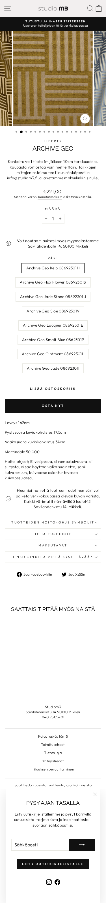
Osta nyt (53, 406)
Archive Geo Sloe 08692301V (53, 311)
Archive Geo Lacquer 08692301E (53, 325)
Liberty (53, 141)
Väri (53, 258)
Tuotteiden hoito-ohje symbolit (52, 522)
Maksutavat (52, 545)
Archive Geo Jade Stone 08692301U (53, 296)
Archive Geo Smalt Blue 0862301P (53, 339)
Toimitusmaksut (50, 197)
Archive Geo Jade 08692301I (53, 368)
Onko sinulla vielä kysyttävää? (53, 557)
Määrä (53, 209)
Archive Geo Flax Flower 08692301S (53, 282)
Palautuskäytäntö (53, 736)
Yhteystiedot (53, 761)
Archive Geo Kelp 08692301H (53, 268)
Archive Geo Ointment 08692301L (53, 353)
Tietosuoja (53, 752)
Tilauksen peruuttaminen (53, 769)
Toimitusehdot (53, 534)
